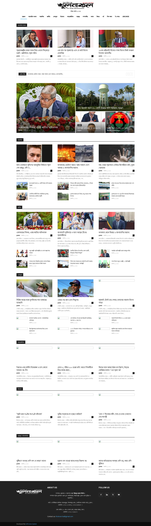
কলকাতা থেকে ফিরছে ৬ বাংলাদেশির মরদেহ (114, 232)
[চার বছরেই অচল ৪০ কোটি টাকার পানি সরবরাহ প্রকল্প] (105, 97)
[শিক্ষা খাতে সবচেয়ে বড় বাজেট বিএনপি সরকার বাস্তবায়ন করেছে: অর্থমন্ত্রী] (63, 264)
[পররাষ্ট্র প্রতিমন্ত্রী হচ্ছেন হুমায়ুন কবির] (104, 253)
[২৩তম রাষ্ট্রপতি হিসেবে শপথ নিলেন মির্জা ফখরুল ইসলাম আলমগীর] (117, 39)
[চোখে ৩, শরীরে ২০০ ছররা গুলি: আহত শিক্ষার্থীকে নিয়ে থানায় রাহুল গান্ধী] (75, 356)
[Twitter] (113, 495)
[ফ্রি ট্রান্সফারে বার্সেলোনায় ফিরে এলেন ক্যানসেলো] (22, 331)
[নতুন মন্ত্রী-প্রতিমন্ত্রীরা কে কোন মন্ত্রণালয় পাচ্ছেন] (90, 122)
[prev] (127, 74)
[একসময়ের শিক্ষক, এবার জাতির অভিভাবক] (45, 108)
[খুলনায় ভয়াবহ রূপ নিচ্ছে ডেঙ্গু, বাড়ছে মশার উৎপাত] (63, 196)
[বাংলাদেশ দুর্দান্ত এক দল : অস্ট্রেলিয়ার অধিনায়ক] (22, 321)
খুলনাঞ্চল (18, 56)
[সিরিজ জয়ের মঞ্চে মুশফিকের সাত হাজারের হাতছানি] (34, 288)
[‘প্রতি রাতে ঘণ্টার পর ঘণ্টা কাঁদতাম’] (34, 402)
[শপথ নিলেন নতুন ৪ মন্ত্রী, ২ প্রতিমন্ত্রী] (104, 264)
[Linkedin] (107, 495)
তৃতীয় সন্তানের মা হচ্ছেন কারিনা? (70, 414)
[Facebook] (101, 495)
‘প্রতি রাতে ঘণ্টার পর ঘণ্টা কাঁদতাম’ (29, 414)
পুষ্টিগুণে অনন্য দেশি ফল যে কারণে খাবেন (31, 460)
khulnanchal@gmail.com (64, 516)
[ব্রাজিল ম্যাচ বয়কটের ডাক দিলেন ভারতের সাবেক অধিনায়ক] (104, 331)
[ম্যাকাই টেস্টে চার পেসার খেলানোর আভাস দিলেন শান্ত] (117, 288)
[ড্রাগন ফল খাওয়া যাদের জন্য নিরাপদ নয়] (75, 449)
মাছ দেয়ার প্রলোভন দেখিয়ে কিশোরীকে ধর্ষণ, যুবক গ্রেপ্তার (43, 74)
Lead (20, 123)
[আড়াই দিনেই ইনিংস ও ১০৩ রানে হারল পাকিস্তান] (104, 321)
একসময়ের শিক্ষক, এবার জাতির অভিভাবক (31, 232)
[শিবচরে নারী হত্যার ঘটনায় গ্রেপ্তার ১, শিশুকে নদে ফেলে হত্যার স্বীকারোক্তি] (63, 186)
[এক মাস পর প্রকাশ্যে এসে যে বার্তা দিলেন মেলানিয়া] (75, 39)
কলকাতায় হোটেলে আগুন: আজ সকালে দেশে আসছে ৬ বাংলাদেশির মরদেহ (73, 166)
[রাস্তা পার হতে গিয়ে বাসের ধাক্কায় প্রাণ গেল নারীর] (104, 186)
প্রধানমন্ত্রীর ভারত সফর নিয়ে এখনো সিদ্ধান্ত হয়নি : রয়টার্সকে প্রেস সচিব (32, 51)
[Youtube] (119, 495)
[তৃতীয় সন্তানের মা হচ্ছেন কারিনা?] (75, 402)
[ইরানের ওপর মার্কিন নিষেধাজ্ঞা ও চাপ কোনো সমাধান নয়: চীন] (34, 356)
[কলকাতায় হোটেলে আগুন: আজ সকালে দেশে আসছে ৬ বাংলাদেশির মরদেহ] (75, 153)
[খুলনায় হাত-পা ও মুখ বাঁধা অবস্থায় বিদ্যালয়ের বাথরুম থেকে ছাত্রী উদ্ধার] (104, 196)
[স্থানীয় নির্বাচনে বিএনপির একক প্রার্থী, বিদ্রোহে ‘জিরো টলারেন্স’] (120, 122)
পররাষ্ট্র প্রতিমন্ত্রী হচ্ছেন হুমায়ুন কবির (121, 250)
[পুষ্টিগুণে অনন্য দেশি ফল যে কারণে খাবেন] (34, 449)
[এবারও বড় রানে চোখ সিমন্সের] (75, 288)
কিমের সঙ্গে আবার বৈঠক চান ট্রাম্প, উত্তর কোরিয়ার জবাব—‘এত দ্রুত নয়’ (114, 368)
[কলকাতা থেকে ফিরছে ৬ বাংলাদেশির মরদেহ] (117, 221)
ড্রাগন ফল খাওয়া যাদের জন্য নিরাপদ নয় (72, 460)
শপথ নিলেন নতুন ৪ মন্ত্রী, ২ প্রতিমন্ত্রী (121, 261)
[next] (131, 74)
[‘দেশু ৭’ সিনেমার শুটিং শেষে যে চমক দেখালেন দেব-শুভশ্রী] (117, 402)
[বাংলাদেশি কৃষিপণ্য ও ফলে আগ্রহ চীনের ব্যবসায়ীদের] (75, 221)
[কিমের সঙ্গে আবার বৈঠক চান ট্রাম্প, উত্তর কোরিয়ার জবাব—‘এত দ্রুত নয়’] (117, 356)
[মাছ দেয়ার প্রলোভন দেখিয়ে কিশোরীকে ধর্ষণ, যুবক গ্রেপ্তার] (117, 153)
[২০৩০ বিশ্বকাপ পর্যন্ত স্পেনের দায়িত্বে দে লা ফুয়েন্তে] (63, 331)
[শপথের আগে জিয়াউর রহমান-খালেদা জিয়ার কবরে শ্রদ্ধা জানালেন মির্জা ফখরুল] (22, 264)
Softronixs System (31, 524)
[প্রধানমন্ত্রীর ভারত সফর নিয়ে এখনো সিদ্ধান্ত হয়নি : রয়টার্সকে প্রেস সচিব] (34, 39)
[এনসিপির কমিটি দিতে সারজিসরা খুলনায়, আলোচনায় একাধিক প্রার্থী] (22, 196)
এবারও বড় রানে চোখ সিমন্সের (68, 299)
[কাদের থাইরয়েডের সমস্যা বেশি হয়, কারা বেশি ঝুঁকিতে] (117, 449)
